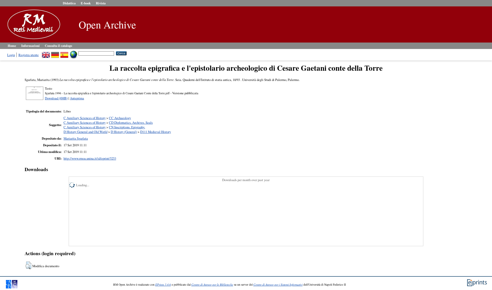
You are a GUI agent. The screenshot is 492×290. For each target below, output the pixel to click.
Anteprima (77, 98)
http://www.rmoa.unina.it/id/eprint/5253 (90, 158)
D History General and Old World (85, 131)
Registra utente (28, 55)
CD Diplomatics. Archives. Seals (131, 122)
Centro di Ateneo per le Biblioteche (212, 284)
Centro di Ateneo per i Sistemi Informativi (278, 284)
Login (11, 55)
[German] (55, 53)
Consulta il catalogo (58, 45)
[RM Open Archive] (32, 39)
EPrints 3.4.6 (163, 284)
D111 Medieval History (155, 131)
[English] (46, 53)
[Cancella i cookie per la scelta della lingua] (73, 53)
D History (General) (124, 131)
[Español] (64, 53)
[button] (28, 265)
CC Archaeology (120, 118)
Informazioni (30, 45)
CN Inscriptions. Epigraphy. (127, 127)
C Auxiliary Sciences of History (85, 118)
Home (12, 45)
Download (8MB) (56, 98)
